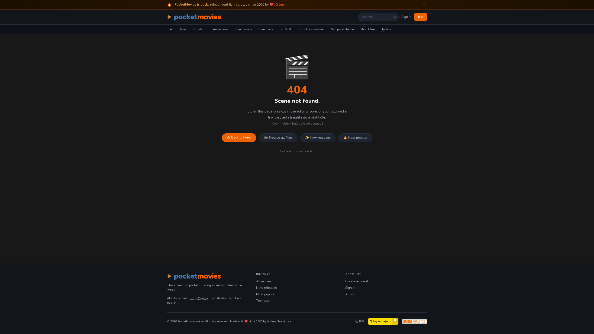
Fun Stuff (285, 29)
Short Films (367, 29)
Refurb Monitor (198, 298)
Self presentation (342, 29)
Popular (198, 29)
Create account (356, 281)
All (172, 29)
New (183, 29)
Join (420, 17)
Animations (220, 29)
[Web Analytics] (414, 321)
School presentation (311, 29)
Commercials (243, 29)
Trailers (386, 29)
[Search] (394, 17)
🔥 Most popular (355, 137)
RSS (361, 321)
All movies (263, 281)
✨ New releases (318, 137)
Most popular (266, 294)
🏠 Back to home (239, 137)
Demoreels (265, 29)
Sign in (406, 17)
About (349, 294)
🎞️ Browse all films (278, 137)
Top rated (263, 301)
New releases (266, 288)
